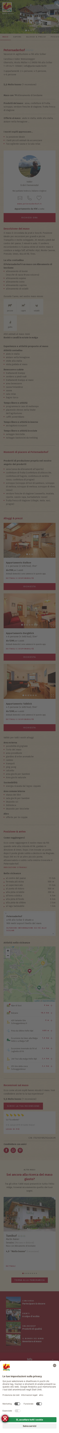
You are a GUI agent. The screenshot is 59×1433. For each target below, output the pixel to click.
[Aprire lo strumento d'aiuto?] (5, 1418)
